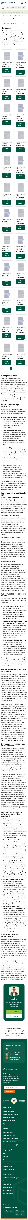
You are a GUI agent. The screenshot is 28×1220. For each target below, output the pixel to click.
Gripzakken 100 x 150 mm (6, 195)
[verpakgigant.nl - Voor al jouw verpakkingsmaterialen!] (9, 3)
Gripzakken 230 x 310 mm (7, 355)
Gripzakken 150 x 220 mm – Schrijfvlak (20, 248)
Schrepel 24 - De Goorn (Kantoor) (14, 1059)
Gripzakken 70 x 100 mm (7, 116)
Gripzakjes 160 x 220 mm (20, 274)
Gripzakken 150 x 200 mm (6, 247)
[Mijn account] (22, 3)
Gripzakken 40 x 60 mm (7, 63)
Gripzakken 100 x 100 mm (6, 168)
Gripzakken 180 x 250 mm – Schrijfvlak (6, 302)
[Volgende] (17, 368)
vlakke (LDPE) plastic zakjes (11, 923)
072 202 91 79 (13, 1054)
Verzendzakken (14, 15)
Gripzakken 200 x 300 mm (7, 328)
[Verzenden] (24, 7)
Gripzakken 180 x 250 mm (20, 301)
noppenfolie (14, 835)
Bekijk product (7, 70)
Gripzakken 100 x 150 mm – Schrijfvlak (20, 169)
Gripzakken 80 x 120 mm (7, 143)
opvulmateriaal (5, 666)
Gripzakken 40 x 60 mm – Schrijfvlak (21, 64)
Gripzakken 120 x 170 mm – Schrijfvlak (6, 221)
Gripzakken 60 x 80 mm (7, 90)
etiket (13, 873)
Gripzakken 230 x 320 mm (20, 355)
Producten (5, 15)
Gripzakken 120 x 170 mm (20, 220)
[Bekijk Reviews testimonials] (6, 1101)
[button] (25, 3)
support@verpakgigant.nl (15, 1052)
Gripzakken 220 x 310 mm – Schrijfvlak (20, 329)
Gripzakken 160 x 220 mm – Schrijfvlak (6, 275)
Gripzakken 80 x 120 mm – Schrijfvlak (21, 116)
